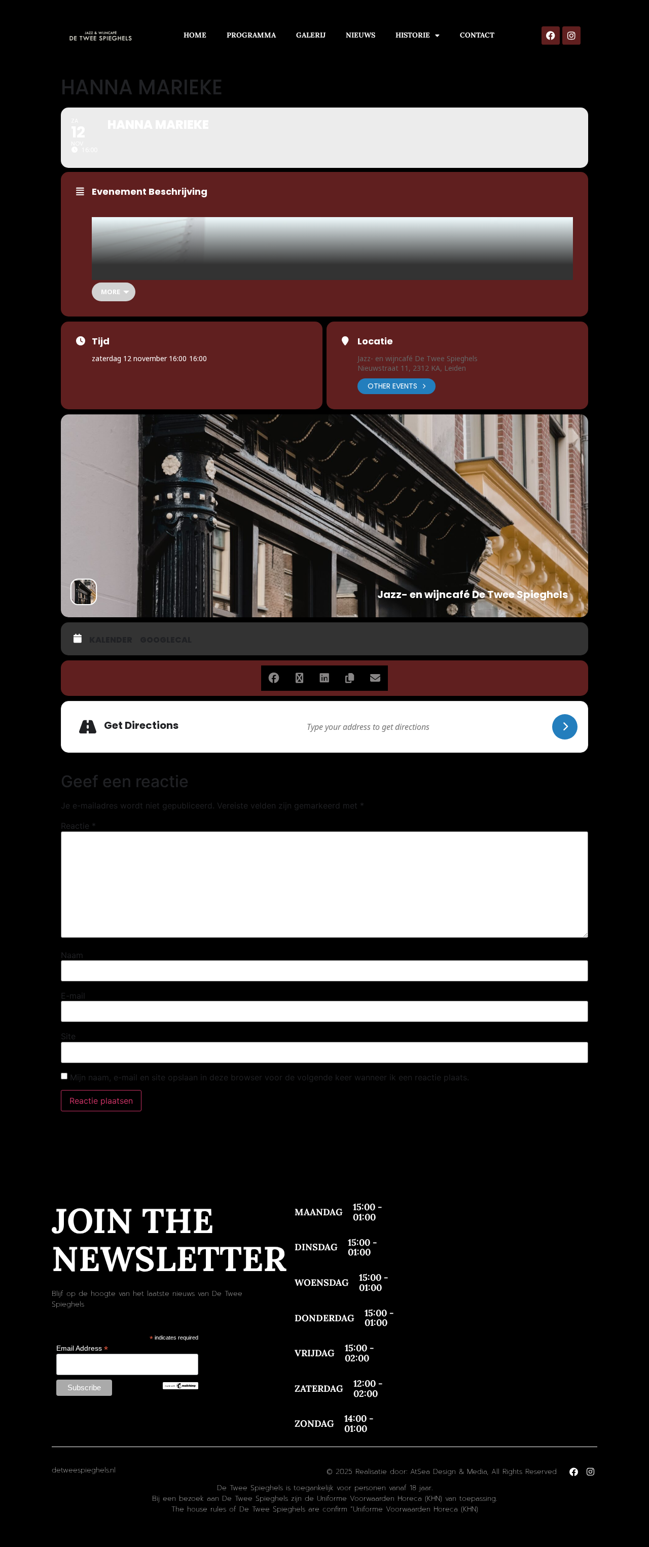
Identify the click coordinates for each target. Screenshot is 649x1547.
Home (195, 35)
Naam (72, 955)
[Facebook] (551, 35)
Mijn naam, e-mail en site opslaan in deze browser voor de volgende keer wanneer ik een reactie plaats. (269, 1077)
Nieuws (360, 35)
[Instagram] (571, 35)
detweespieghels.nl (84, 1470)
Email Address (82, 1348)
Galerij (311, 35)
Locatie (375, 341)
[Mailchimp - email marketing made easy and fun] (180, 1387)
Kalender (110, 640)
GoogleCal (166, 640)
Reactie (78, 826)
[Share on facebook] (273, 678)
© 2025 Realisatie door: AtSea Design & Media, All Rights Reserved (442, 1471)
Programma (251, 35)
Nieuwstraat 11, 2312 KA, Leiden (411, 368)
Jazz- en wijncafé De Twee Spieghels (417, 358)
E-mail (73, 996)
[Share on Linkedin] (324, 678)
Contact (477, 35)
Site (68, 1036)
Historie (412, 35)
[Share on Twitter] (299, 678)
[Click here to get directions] (565, 727)
